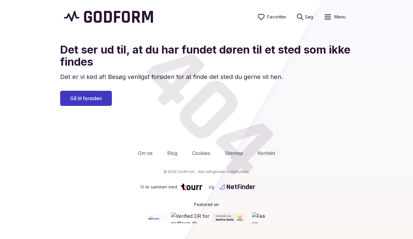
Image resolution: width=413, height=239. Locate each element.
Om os (145, 153)
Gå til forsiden (86, 98)
